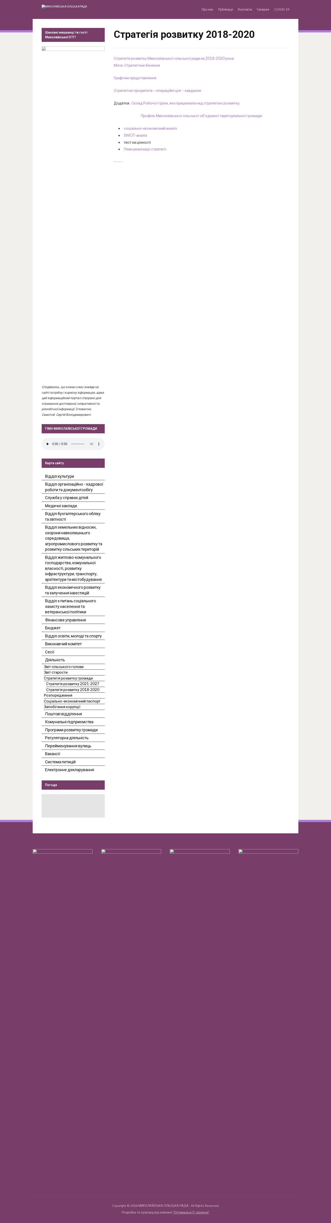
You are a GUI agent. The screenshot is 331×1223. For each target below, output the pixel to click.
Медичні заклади (61, 505)
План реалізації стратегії (145, 149)
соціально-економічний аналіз (150, 128)
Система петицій (60, 761)
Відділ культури (59, 476)
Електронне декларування (69, 769)
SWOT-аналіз (135, 135)
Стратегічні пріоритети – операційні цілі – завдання (157, 90)
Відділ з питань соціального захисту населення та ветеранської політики (70, 606)
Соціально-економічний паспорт (72, 701)
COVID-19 (281, 9)
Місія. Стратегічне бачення (137, 65)
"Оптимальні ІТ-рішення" (191, 1212)
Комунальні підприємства (69, 721)
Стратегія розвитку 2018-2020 (72, 689)
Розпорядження (58, 695)
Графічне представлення (135, 77)
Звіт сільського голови (64, 666)
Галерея (263, 9)
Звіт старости (56, 672)
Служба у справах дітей (66, 497)
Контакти (245, 9)
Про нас (207, 9)
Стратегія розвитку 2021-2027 (72, 683)
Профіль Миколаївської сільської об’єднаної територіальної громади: (202, 115)
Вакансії (52, 753)
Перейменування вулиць (68, 745)
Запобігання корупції (62, 706)
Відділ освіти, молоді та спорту (73, 635)
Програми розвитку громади (71, 729)
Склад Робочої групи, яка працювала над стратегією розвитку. (185, 103)
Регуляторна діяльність (66, 737)
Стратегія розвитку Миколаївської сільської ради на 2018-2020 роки (174, 58)
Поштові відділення (63, 713)
